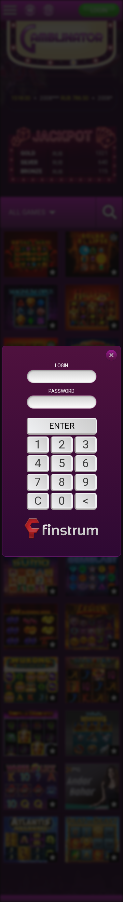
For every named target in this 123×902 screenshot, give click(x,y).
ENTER (61, 426)
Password (61, 391)
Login (61, 365)
